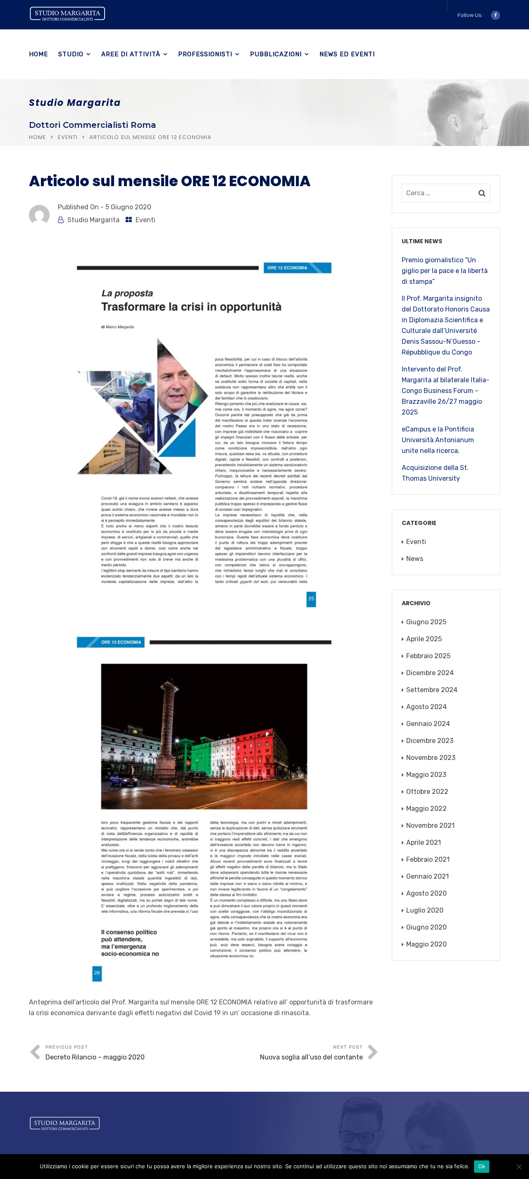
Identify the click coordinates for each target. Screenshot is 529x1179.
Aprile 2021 (423, 842)
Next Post (311, 1052)
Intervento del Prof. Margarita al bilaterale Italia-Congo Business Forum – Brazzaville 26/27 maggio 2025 (445, 390)
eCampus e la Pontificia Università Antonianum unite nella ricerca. (438, 440)
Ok (482, 1166)
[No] (519, 1166)
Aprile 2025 (424, 639)
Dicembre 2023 (429, 741)
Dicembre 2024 (430, 673)
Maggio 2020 (426, 944)
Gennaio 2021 (427, 876)
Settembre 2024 (432, 690)
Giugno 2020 (426, 927)
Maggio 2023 (426, 775)
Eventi (68, 137)
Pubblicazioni (276, 54)
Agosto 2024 (426, 707)
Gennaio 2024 (428, 724)
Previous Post (95, 1052)
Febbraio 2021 (428, 859)
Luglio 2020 (424, 910)
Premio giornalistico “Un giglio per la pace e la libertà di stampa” (445, 270)
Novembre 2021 (430, 825)
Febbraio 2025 (428, 656)
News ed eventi (347, 54)
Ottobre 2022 (427, 792)
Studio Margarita (93, 220)
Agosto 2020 (426, 893)
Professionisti (205, 54)
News (414, 559)
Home (38, 54)
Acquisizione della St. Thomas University (435, 473)
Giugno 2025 (426, 622)
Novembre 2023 (430, 758)
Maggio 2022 (426, 808)
